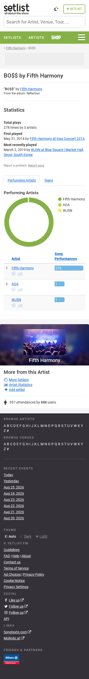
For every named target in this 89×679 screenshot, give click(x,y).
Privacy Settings (16, 587)
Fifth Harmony (31, 89)
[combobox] (44, 22)
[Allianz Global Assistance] (11, 659)
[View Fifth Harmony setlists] (44, 339)
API (6, 619)
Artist (16, 259)
